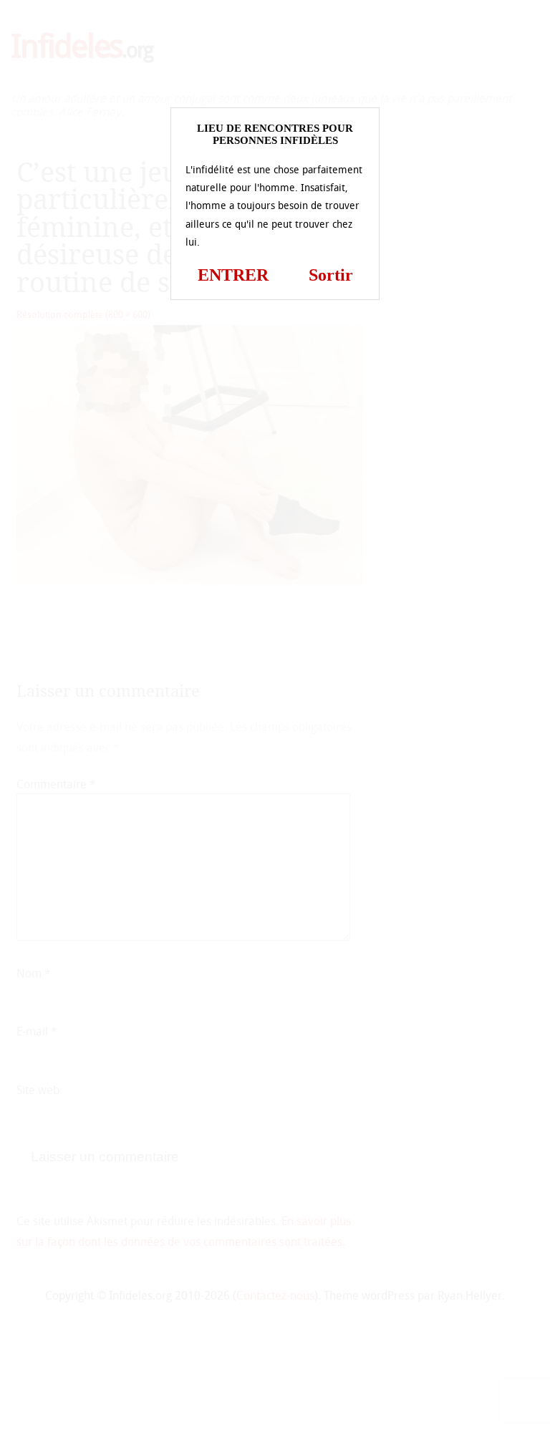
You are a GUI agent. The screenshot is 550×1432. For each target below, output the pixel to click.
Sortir (331, 275)
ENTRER (233, 275)
